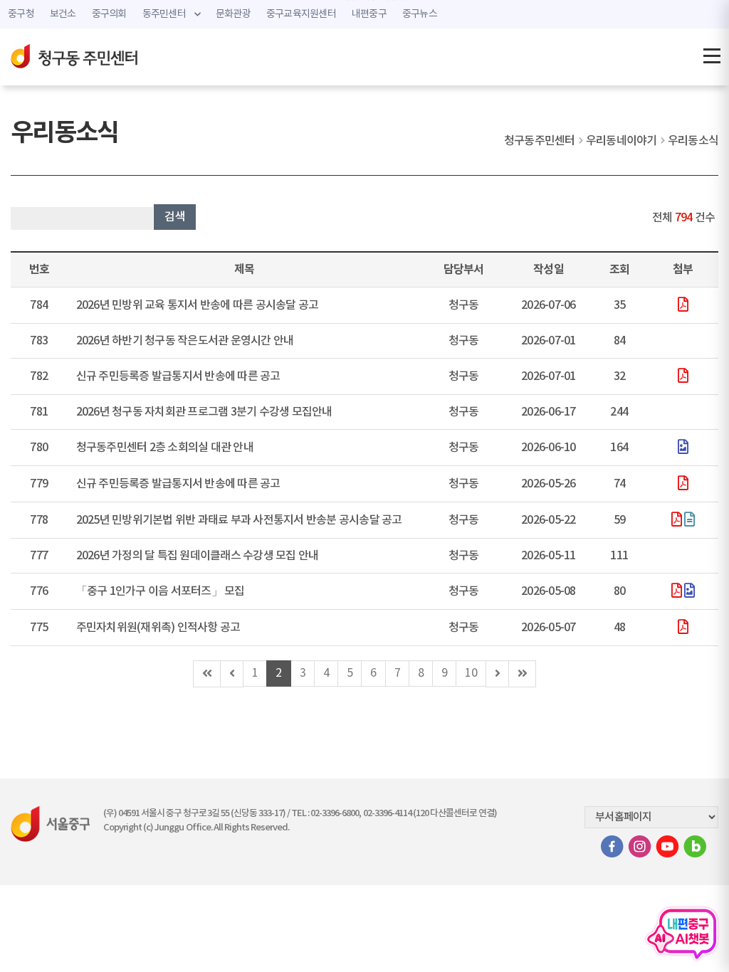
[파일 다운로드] (683, 306)
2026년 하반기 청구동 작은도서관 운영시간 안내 (185, 340)
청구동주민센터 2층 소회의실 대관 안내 (164, 447)
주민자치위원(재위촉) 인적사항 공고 (158, 627)
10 (471, 673)
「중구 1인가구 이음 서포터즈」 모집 (160, 591)
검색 (174, 217)
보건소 (63, 14)
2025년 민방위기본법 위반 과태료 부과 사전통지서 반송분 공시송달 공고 (239, 520)
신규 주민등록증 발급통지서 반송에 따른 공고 (178, 376)
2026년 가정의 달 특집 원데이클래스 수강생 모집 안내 (197, 555)
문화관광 (233, 14)
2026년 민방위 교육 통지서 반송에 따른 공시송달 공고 (197, 305)
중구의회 (109, 14)
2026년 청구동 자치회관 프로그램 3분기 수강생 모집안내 (204, 412)
